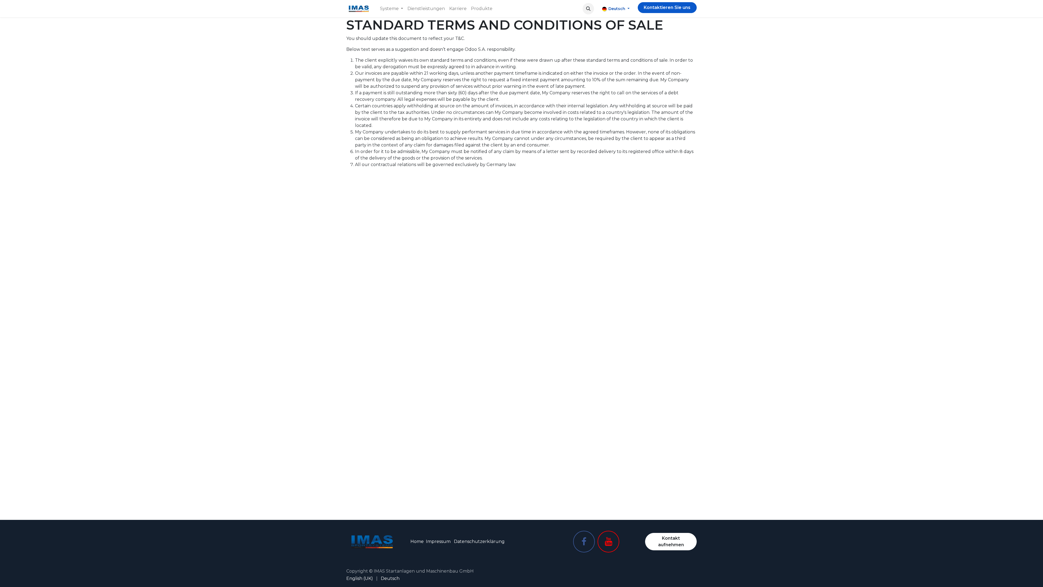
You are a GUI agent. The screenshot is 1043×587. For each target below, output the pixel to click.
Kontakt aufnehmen (671, 541)
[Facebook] (584, 541)
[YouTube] (608, 541)
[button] (588, 8)
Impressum (438, 541)
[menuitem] (391, 8)
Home (417, 541)
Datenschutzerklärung (479, 541)
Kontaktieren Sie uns (667, 7)
